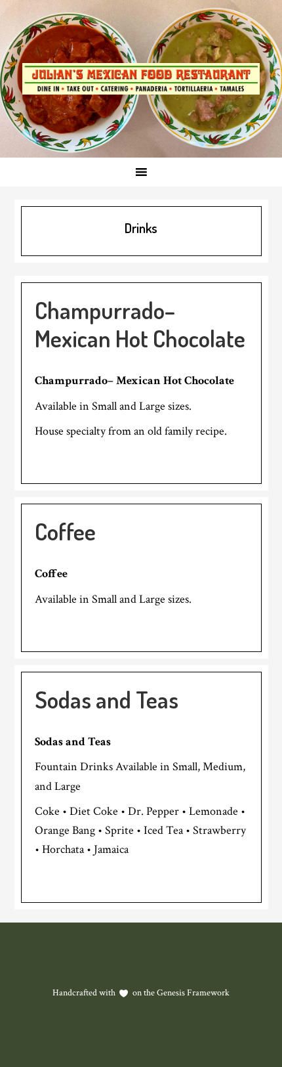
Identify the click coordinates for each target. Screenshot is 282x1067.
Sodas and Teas (106, 699)
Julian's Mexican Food (140, 79)
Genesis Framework (192, 993)
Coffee (65, 531)
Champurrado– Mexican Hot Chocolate (140, 324)
